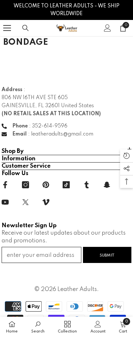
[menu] (7, 28)
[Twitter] (25, 202)
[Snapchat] (107, 184)
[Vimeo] (46, 202)
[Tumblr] (86, 184)
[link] (38, 327)
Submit (107, 255)
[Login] (107, 28)
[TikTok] (66, 184)
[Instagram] (25, 184)
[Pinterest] (46, 184)
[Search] (25, 28)
